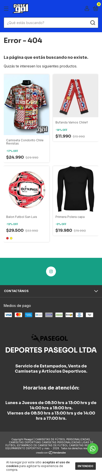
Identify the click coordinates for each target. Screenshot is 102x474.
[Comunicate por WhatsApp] (92, 448)
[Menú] (7, 8)
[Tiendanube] (51, 453)
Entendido (85, 466)
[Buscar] (92, 22)
